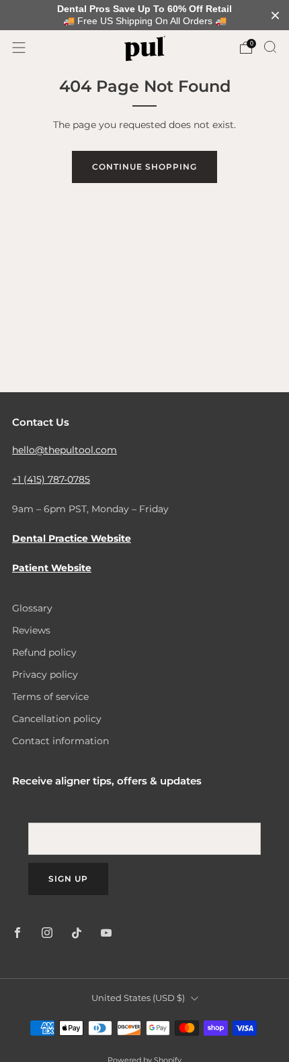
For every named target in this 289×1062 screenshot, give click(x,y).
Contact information (60, 741)
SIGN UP (68, 879)
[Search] (270, 47)
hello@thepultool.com (64, 450)
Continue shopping (144, 167)
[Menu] (19, 47)
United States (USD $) (138, 998)
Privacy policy (45, 674)
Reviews (31, 630)
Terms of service (50, 697)
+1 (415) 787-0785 (51, 479)
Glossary (32, 608)
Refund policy (44, 652)
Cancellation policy (56, 719)
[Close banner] (275, 15)
